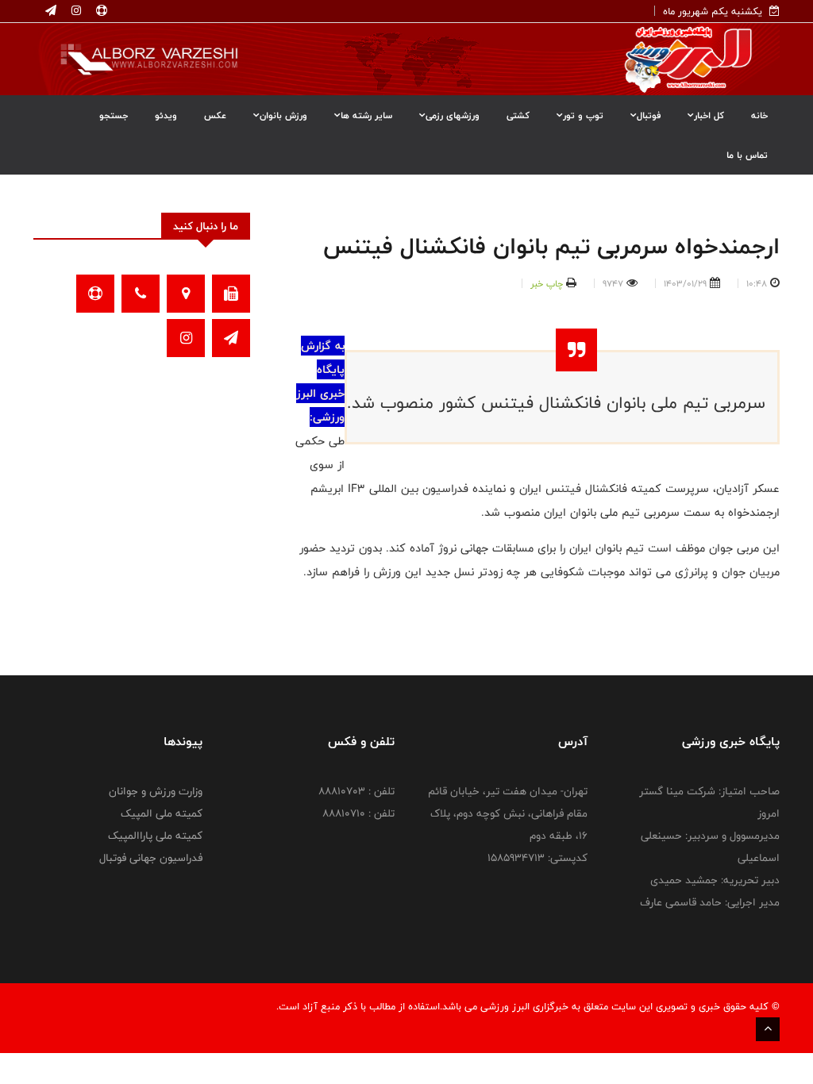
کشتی (518, 115)
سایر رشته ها (366, 115)
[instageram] (74, 11)
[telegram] (50, 11)
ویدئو (166, 115)
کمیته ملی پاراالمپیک (155, 835)
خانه (759, 115)
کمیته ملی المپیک (161, 813)
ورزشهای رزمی (453, 115)
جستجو (113, 115)
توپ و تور (583, 115)
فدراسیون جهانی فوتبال (150, 857)
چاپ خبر (546, 283)
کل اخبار (709, 115)
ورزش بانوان (283, 115)
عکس (215, 115)
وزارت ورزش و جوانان (155, 791)
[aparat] (100, 11)
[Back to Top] (768, 1029)
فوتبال (649, 115)
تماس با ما (747, 155)
